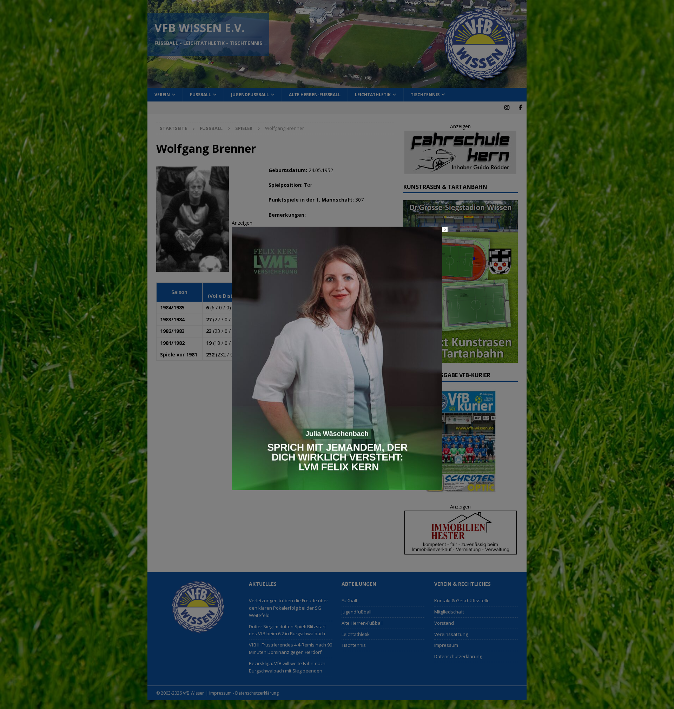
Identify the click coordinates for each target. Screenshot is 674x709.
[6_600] (337, 485)
